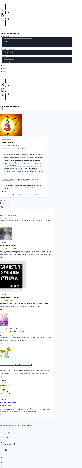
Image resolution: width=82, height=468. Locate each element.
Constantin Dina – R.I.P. (8, 60)
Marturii (5, 46)
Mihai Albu (6, 57)
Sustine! (4, 68)
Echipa (3, 449)
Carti (4, 65)
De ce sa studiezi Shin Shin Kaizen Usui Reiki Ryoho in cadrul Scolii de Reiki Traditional (18, 38)
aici (7, 188)
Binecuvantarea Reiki (4, 203)
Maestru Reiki (35, 194)
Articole (5, 39)
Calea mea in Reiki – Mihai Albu (9, 59)
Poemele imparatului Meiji (8, 66)
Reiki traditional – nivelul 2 (8, 52)
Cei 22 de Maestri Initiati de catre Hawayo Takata (14, 72)
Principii (4, 47)
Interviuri (5, 44)
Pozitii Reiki (5, 69)
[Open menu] (1, 108)
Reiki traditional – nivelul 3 (8, 54)
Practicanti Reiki (7, 62)
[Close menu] (0, 430)
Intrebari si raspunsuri (6, 139)
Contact (4, 71)
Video (4, 63)
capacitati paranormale (7, 194)
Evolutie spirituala (17, 194)
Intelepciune (29, 194)
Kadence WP (29, 425)
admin (4, 145)
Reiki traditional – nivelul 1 (8, 51)
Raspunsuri (6, 437)
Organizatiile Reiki (4, 199)
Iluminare (23, 194)
